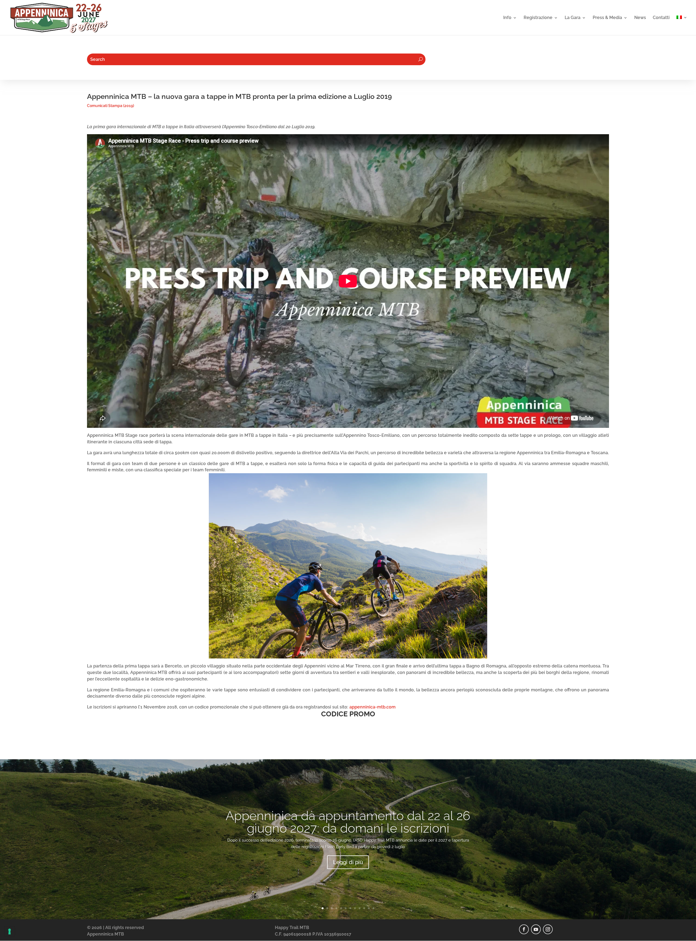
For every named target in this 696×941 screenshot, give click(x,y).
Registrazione (538, 18)
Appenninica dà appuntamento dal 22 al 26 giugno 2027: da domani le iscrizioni (348, 822)
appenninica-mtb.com (372, 707)
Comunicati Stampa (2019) (110, 105)
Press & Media (607, 18)
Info (507, 18)
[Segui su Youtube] (536, 929)
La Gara (572, 18)
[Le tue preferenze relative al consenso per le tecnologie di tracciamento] (9, 931)
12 (373, 908)
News (640, 18)
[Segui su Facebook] (524, 929)
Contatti (661, 18)
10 (364, 908)
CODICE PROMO (348, 714)
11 (369, 908)
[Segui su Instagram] (548, 929)
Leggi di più (348, 862)
